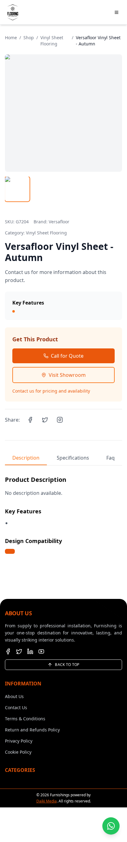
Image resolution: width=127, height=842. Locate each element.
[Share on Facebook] (30, 419)
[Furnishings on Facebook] (8, 651)
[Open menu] (116, 12)
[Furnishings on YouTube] (41, 651)
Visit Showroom (67, 375)
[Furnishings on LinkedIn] (30, 651)
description (25, 457)
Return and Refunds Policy (32, 730)
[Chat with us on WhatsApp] (111, 826)
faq (110, 457)
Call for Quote (67, 355)
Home (11, 37)
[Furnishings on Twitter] (19, 651)
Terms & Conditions (25, 719)
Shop (28, 37)
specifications (73, 457)
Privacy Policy (18, 741)
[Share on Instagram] (59, 419)
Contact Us (16, 707)
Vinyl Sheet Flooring (51, 41)
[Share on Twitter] (45, 419)
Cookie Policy (18, 752)
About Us (14, 696)
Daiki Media (46, 801)
